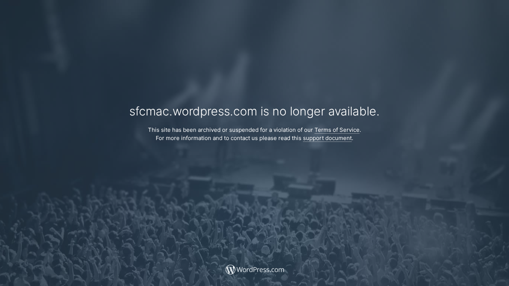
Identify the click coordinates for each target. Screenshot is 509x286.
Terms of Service (337, 129)
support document (327, 138)
